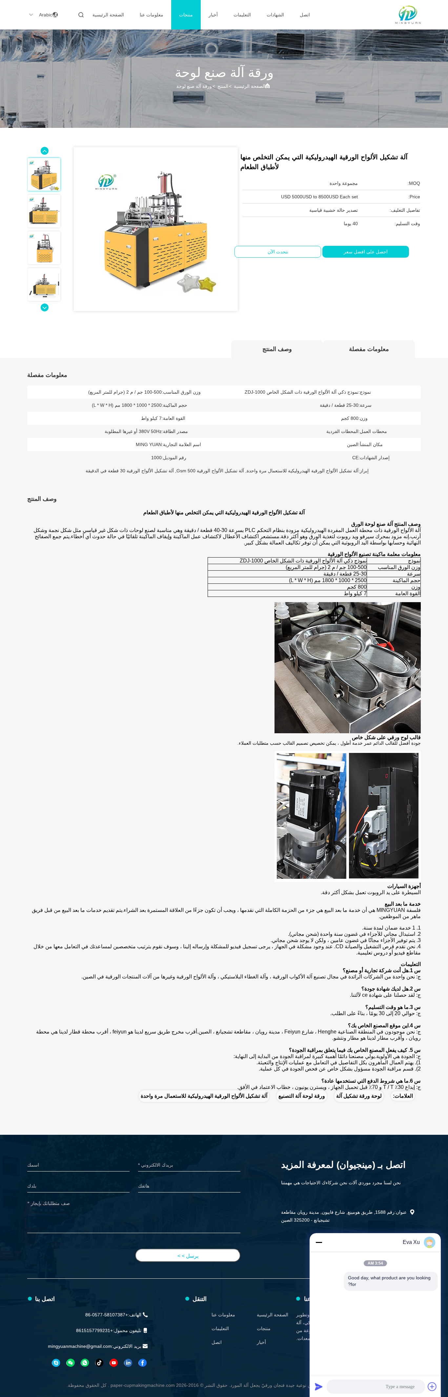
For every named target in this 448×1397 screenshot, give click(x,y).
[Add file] (432, 1386)
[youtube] (113, 1362)
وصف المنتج (277, 349)
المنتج (222, 86)
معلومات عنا (151, 14)
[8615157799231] (85, 1362)
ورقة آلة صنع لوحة (194, 86)
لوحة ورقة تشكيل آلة (359, 1096)
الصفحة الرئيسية (108, 14)
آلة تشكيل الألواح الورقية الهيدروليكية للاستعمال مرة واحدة (204, 1096)
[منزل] (408, 15)
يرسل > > (187, 1256)
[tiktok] (99, 1362)
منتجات (186, 14)
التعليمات (242, 14)
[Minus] (319, 1242)
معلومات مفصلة (369, 349)
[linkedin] (128, 1362)
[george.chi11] (56, 1362)
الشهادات (275, 14)
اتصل (305, 14)
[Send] (319, 1386)
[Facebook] (142, 1362)
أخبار (213, 14)
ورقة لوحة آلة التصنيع (301, 1096)
